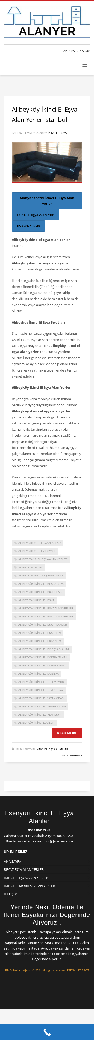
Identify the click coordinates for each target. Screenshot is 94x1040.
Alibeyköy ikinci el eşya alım (39, 632)
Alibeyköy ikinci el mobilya (38, 673)
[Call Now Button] (47, 1032)
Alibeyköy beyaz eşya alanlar (40, 575)
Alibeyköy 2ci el (30, 567)
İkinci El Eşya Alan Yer (35, 214)
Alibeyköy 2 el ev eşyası (36, 551)
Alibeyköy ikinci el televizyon (41, 681)
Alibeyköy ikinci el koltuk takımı (42, 657)
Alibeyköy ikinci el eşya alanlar (42, 624)
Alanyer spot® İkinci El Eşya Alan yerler (47, 201)
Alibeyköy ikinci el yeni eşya (39, 714)
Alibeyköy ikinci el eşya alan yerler (45, 616)
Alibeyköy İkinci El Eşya (36, 600)
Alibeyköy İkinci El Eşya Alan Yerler (45, 608)
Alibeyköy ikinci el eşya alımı (40, 641)
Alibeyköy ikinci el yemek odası (42, 706)
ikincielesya (57, 133)
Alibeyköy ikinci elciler (36, 722)
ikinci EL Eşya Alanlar (52, 749)
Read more (67, 733)
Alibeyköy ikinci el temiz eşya (40, 690)
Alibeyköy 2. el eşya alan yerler (43, 559)
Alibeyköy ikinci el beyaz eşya (41, 583)
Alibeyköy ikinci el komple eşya (42, 665)
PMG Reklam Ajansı (18, 970)
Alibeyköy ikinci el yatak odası (41, 698)
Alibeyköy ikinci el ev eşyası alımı (43, 649)
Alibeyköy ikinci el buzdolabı (40, 592)
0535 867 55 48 (28, 225)
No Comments (72, 755)
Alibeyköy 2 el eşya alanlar (39, 543)
